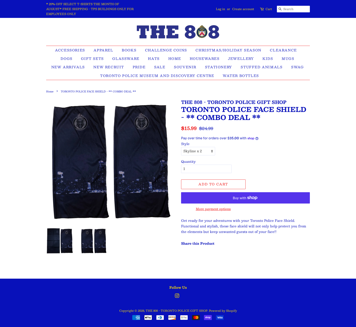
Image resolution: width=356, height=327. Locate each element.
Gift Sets (92, 58)
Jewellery (241, 58)
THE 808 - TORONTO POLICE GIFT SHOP (176, 310)
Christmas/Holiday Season (228, 50)
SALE (159, 67)
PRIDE (139, 67)
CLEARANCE (283, 50)
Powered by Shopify (223, 310)
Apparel (103, 50)
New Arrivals (68, 67)
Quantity (188, 161)
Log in (220, 8)
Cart (269, 9)
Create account (243, 8)
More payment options (213, 208)
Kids (267, 58)
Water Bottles (241, 75)
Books (129, 50)
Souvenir (185, 67)
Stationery (218, 67)
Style (185, 144)
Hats (153, 58)
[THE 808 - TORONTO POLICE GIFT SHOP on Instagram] (177, 296)
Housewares (205, 58)
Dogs (66, 58)
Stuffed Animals (261, 67)
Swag (297, 67)
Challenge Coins (166, 50)
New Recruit (108, 67)
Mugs (288, 58)
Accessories (70, 50)
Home (174, 58)
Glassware (125, 58)
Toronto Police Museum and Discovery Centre (157, 75)
